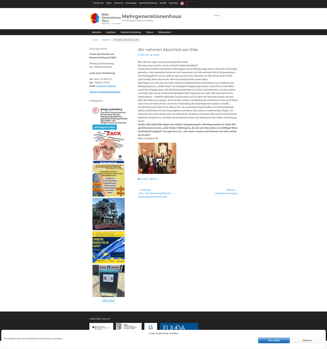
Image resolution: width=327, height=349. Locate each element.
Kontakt (163, 3)
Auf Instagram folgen (104, 127)
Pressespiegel (131, 3)
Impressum (173, 3)
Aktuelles (96, 32)
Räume (149, 32)
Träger (109, 3)
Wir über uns (98, 3)
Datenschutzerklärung (148, 3)
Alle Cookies (274, 340)
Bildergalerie (164, 32)
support (156, 55)
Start (96, 40)
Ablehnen (307, 340)
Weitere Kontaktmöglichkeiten (104, 92)
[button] (108, 147)
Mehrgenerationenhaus (151, 16)
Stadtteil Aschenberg (131, 32)
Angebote (110, 32)
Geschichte (118, 3)
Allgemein (153, 179)
